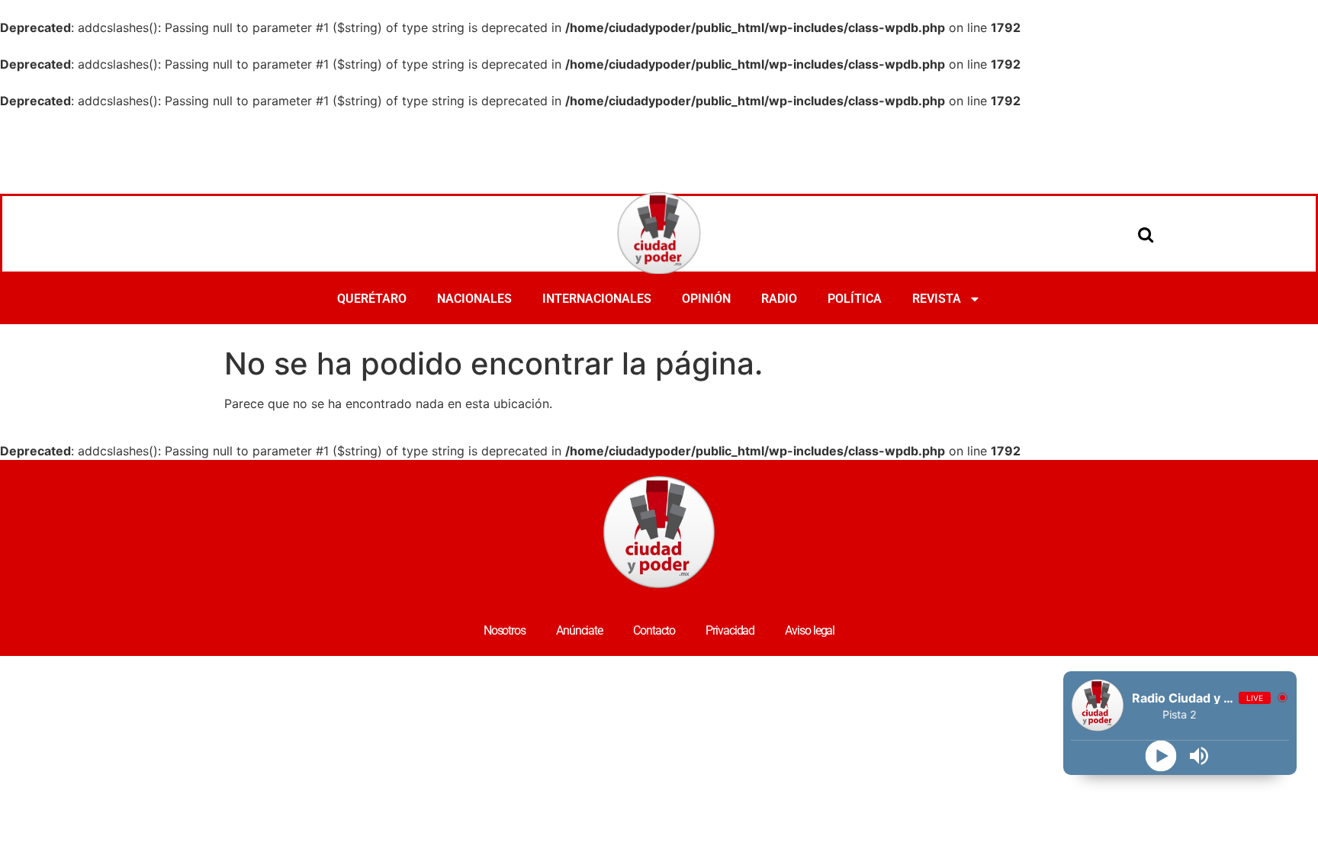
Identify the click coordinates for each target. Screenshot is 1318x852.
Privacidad (730, 630)
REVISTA (936, 298)
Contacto (654, 630)
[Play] (1161, 756)
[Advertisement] (659, 151)
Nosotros (505, 630)
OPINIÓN (706, 298)
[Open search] (1145, 234)
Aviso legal (809, 630)
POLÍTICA (855, 298)
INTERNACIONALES (596, 298)
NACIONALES (474, 298)
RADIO (779, 298)
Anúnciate (579, 630)
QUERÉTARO (372, 298)
